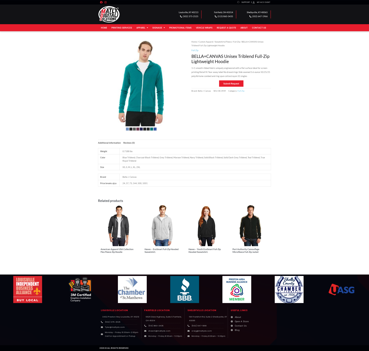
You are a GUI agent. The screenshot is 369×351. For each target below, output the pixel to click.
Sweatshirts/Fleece (223, 41)
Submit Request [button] (231, 83)
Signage (157, 27)
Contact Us (259, 27)
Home (104, 27)
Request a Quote (226, 27)
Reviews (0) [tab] (129, 142)
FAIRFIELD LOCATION (157, 310)
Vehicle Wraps (204, 27)
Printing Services (121, 27)
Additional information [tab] (109, 142)
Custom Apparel (205, 41)
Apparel (140, 27)
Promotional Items (180, 27)
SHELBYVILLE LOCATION (202, 310)
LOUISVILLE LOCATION (114, 310)
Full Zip (236, 41)
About (244, 27)
